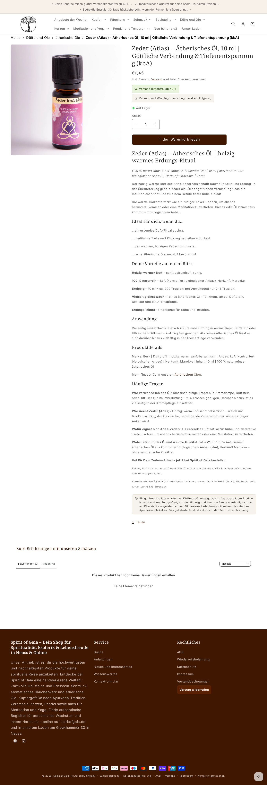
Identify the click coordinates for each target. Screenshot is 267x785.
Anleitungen (103, 659)
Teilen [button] (140, 522)
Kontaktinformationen (211, 775)
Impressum (185, 674)
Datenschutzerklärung (137, 775)
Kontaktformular (106, 681)
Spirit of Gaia (61, 775)
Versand (156, 79)
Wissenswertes (105, 674)
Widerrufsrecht (109, 775)
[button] (98, 19)
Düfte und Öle (38, 38)
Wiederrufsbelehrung (193, 659)
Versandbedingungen (193, 681)
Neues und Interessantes (113, 667)
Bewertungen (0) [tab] (28, 563)
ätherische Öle (68, 38)
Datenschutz (186, 667)
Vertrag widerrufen (194, 690)
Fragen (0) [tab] (48, 563)
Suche (98, 652)
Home (16, 38)
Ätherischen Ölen (188, 374)
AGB (180, 652)
